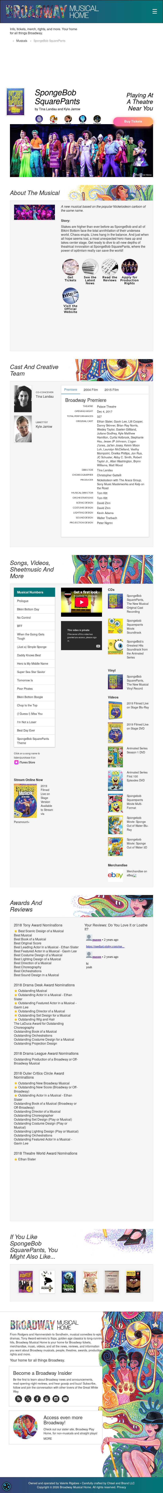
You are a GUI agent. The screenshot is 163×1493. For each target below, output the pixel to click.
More (48, 1438)
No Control (24, 617)
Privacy (121, 1487)
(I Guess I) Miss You (30, 714)
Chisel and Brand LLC (121, 1483)
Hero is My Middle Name (32, 663)
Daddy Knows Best (29, 655)
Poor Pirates (25, 689)
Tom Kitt (102, 493)
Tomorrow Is (25, 680)
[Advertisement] (123, 55)
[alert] (6, 1486)
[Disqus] (116, 982)
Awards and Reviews (26, 905)
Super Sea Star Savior (31, 672)
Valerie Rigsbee (69, 1483)
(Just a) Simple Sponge (32, 647)
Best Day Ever (26, 730)
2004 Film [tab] (91, 389)
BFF (19, 626)
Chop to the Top (27, 705)
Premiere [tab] (70, 389)
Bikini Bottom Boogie (30, 697)
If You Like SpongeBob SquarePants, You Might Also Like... (34, 1246)
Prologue (22, 601)
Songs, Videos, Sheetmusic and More (32, 569)
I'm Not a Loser (26, 722)
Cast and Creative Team (34, 369)
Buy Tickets (133, 121)
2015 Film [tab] (112, 389)
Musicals (21, 41)
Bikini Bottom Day (28, 609)
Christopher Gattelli (109, 475)
